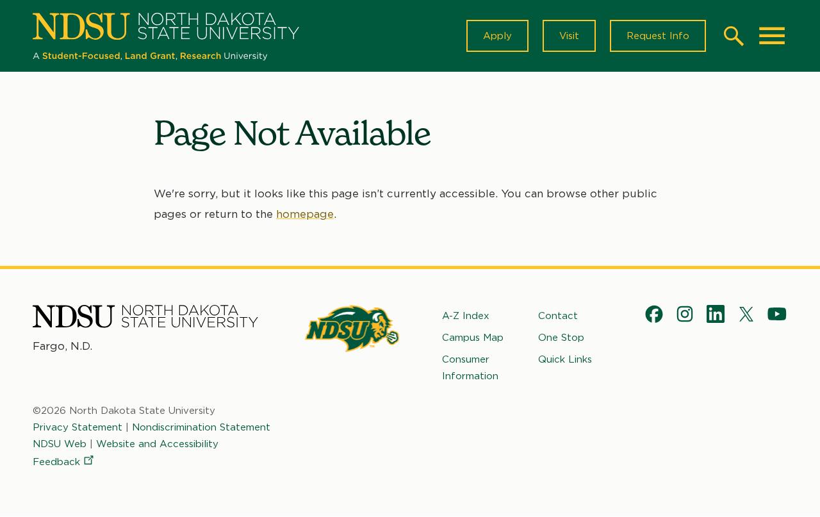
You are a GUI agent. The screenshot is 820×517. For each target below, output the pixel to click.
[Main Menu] (772, 36)
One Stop (561, 337)
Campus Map (473, 337)
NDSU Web (59, 444)
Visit (569, 36)
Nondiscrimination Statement (201, 427)
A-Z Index (465, 316)
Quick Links (565, 359)
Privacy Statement (77, 427)
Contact (558, 316)
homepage (305, 214)
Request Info (658, 36)
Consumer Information (470, 368)
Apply (497, 36)
